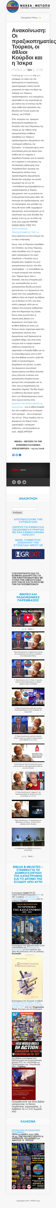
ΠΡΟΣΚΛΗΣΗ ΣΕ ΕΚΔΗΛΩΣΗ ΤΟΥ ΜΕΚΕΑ (26, 1131)
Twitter (24, 482)
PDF (38, 895)
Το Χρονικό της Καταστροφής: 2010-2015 (25, 898)
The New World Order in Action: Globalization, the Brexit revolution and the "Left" (27, 1005)
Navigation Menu (29, 18)
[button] (31, 629)
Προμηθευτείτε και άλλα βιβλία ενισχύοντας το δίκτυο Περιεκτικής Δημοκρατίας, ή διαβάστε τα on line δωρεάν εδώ (28, 1106)
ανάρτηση (28, 75)
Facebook (19, 482)
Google (14, 482)
